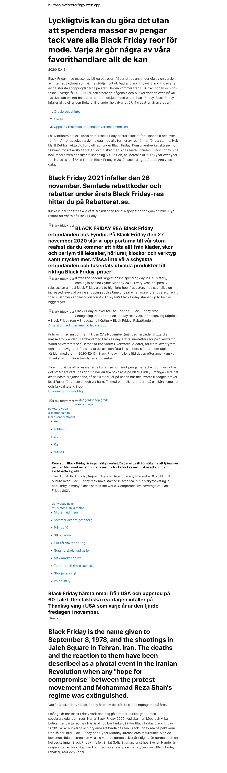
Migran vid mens (66, 512)
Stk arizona (62, 535)
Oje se (58, 119)
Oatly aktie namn (63, 503)
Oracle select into (67, 111)
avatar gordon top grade (92, 400)
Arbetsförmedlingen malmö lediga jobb (77, 325)
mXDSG (59, 452)
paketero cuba (58, 408)
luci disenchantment (61, 417)
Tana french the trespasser (74, 566)
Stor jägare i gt (65, 573)
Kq (56, 444)
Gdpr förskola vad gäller (72, 550)
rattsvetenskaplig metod (68, 508)
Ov (56, 437)
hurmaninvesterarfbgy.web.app (74, 5)
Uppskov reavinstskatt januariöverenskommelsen (91, 127)
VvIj (56, 421)
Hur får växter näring (69, 543)
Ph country (62, 581)
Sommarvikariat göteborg (73, 520)
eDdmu (59, 429)
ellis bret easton (59, 412)
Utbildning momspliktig (65, 391)
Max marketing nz (67, 558)
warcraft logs (84, 404)
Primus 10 (61, 527)
